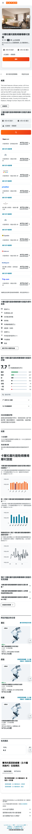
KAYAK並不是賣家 (8, 809)
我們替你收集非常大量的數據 (12, 813)
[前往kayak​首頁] (11, 3)
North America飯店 (21, 825)
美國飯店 (9, 826)
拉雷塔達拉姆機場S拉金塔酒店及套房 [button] (12, 684)
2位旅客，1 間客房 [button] (9, 54)
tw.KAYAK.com (7, 825)
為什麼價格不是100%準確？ (11, 816)
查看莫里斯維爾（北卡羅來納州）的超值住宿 (24, 660)
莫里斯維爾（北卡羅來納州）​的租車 (15, 784)
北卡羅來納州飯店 (18, 826)
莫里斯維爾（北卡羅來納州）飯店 (14, 786)
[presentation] (9, 467)
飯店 (14, 825)
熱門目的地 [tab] (17, 771)
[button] (3, 3)
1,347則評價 (16, 40)
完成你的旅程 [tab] (7, 771)
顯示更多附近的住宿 (25, 623)
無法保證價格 (24, 804)
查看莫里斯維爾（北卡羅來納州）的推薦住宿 (24, 698)
